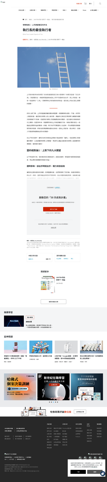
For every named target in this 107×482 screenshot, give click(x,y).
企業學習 (78, 434)
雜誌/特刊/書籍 (58, 428)
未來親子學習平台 (19, 457)
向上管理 (59, 258)
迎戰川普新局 (57, 434)
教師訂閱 (64, 445)
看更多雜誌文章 (53, 302)
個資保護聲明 (18, 436)
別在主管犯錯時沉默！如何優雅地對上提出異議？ (91, 357)
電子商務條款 (18, 439)
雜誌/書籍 (89, 435)
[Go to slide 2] (51, 402)
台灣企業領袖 (57, 442)
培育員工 (66, 258)
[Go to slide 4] (55, 402)
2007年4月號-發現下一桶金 (56, 39)
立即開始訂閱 (80, 412)
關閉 (95, 472)
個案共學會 (78, 428)
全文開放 (56, 431)
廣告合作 (27, 439)
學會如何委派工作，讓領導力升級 (40, 356)
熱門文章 (49, 431)
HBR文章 (89, 438)
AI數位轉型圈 (8, 431)
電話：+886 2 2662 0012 (16, 469)
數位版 (64, 431)
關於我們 (7, 436)
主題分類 (49, 434)
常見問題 (99, 431)
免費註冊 (53, 227)
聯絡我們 (99, 428)
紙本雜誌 (64, 434)
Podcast (78, 436)
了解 (78, 472)
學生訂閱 (64, 442)
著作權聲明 (28, 436)
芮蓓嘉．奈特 (83, 362)
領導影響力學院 (21, 459)
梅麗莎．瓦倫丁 (68, 362)
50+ (6, 459)
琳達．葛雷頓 (7, 362)
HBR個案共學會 (9, 428)
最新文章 (49, 428)
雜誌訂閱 (89, 433)
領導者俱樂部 (79, 431)
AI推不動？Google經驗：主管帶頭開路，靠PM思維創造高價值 (66, 357)
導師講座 (56, 445)
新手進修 (56, 439)
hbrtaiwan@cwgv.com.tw (33, 471)
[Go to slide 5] (57, 402)
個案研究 (49, 442)
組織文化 (25, 39)
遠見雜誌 (28, 457)
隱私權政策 (7, 439)
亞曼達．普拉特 (59, 362)
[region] (53, 386)
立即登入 (57, 187)
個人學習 (49, 436)
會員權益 (99, 434)
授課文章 (99, 436)
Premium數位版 (66, 428)
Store (84, 10)
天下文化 (11, 459)
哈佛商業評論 (8, 457)
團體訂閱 (64, 439)
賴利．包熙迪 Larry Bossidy (38, 39)
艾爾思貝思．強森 (34, 359)
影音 (48, 439)
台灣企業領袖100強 (21, 431)
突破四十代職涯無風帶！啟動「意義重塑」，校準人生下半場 (15, 357)
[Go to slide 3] (53, 402)
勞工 (72, 258)
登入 (90, 4)
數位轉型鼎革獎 (20, 428)
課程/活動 (89, 430)
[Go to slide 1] (49, 402)
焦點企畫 (49, 447)
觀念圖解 (49, 445)
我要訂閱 (79, 4)
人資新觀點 (57, 436)
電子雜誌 (64, 436)
